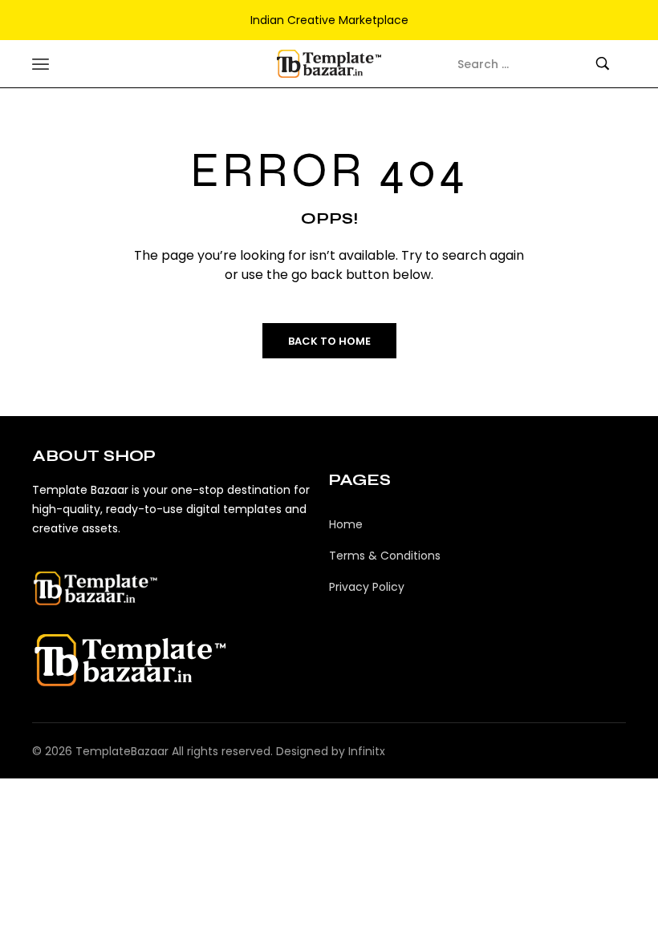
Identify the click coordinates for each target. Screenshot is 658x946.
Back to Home (329, 341)
